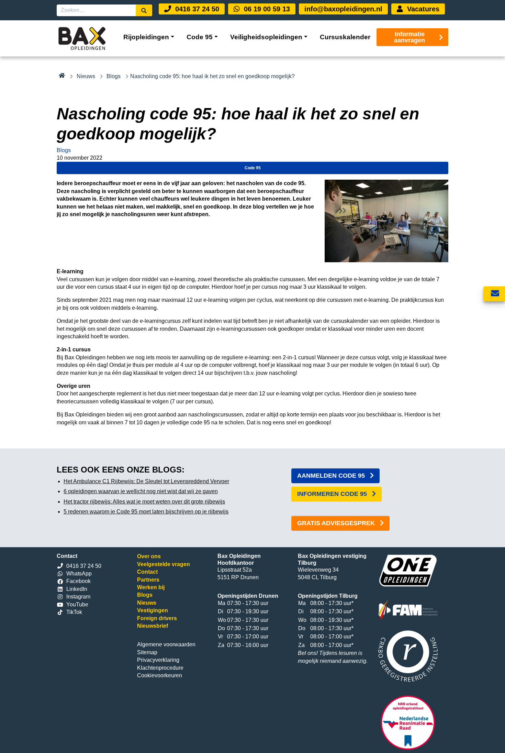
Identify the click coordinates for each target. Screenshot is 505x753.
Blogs (113, 76)
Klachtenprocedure (160, 668)
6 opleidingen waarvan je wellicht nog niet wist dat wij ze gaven (141, 491)
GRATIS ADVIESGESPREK (337, 523)
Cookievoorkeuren (159, 675)
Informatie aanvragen (409, 37)
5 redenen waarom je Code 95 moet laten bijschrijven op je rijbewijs (146, 512)
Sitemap (147, 652)
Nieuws (86, 76)
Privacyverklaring (158, 660)
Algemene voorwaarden (166, 644)
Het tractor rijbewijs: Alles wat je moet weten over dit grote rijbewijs (144, 502)
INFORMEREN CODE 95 (333, 493)
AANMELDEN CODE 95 (332, 475)
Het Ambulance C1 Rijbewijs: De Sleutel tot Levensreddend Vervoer (146, 481)
